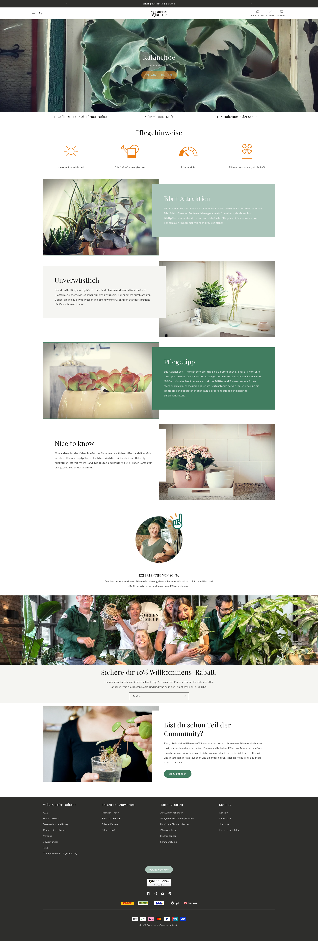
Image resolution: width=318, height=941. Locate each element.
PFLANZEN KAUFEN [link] (159, 74)
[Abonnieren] (185, 696)
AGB (45, 812)
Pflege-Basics (109, 830)
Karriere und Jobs (229, 830)
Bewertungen (51, 841)
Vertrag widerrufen (159, 869)
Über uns (224, 824)
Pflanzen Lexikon (111, 818)
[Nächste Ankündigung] (251, 3)
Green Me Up (153, 925)
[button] (33, 13)
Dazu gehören (177, 773)
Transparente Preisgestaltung (60, 853)
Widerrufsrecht (51, 818)
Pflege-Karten (110, 824)
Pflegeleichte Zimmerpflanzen (177, 818)
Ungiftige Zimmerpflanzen (174, 824)
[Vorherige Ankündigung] (67, 3)
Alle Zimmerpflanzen (171, 812)
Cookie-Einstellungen (55, 830)
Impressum (225, 818)
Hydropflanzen (168, 835)
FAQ (45, 847)
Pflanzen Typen (110, 812)
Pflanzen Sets (168, 830)
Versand (47, 835)
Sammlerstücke (169, 841)
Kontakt (223, 812)
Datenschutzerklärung (55, 824)
